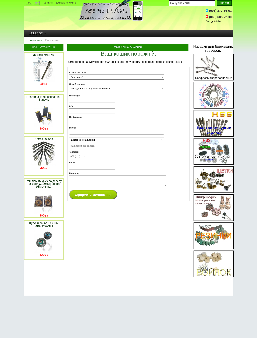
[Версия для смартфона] (138, 11)
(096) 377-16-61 (220, 10)
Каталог (36, 33)
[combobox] (116, 132)
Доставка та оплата (66, 3)
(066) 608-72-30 (220, 17)
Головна (34, 40)
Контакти (48, 3)
